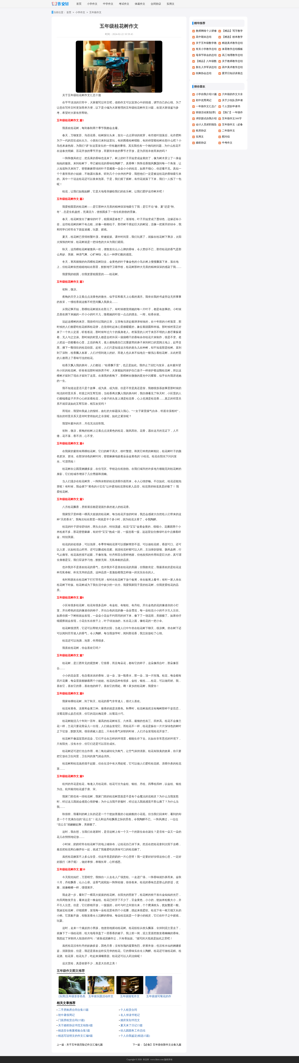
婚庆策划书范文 (130, 1020)
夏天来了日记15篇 (131, 1025)
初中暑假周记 (66, 1014)
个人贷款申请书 (231, 106)
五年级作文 (95, 12)
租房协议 (201, 130)
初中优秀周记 (203, 100)
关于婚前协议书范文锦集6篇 (75, 1025)
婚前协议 (201, 142)
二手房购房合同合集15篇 (73, 1009)
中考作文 (227, 142)
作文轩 (146, 1059)
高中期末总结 (203, 36)
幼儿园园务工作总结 (132, 1030)
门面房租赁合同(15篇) (71, 1020)
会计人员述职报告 (206, 124)
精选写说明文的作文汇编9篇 (75, 1035)
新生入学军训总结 (206, 67)
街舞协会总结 (203, 73)
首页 (78, 3)
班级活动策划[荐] (206, 112)
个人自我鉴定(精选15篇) (135, 1035)
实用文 (170, 3)
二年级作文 (228, 130)
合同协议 (156, 3)
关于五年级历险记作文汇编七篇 (84, 1044)
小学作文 (92, 3)
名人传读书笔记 (130, 1014)
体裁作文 (140, 3)
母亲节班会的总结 (206, 55)
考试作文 (124, 3)
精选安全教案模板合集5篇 (74, 1030)
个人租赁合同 (128, 1009)
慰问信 (226, 136)
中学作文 (108, 3)
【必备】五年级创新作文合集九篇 (161, 1044)
